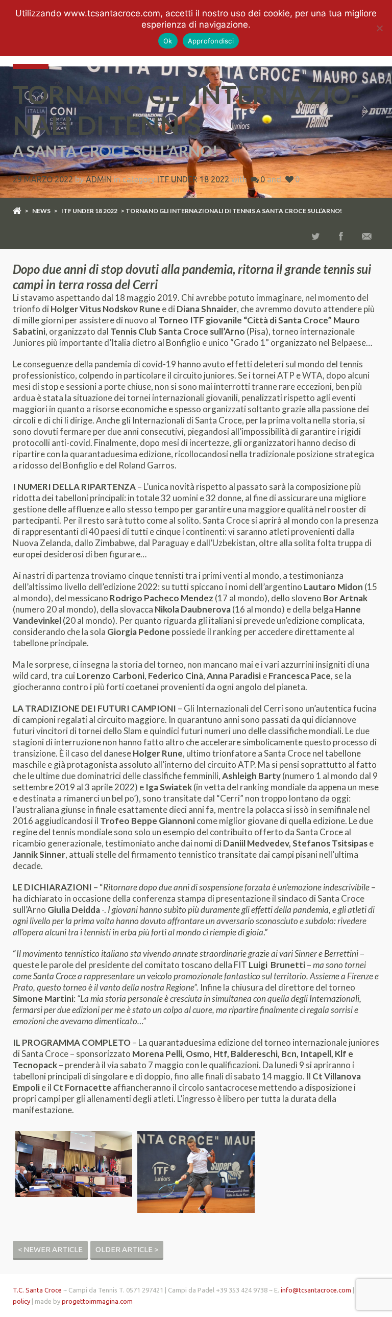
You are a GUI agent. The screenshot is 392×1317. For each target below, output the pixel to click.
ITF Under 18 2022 (193, 179)
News (41, 211)
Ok (168, 41)
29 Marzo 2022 (43, 179)
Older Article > (126, 1249)
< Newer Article (50, 1249)
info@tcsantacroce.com (316, 1290)
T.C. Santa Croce (37, 1290)
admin (99, 179)
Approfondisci (211, 41)
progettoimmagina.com (97, 1301)
